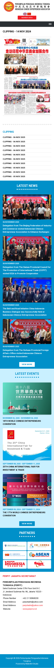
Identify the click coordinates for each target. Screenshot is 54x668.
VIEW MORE (27, 364)
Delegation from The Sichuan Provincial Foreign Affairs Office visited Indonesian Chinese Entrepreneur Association (26, 353)
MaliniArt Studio (32, 664)
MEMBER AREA (27, 18)
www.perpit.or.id (30, 609)
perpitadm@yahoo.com (33, 605)
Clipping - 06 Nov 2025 (14, 137)
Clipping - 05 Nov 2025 (14, 163)
